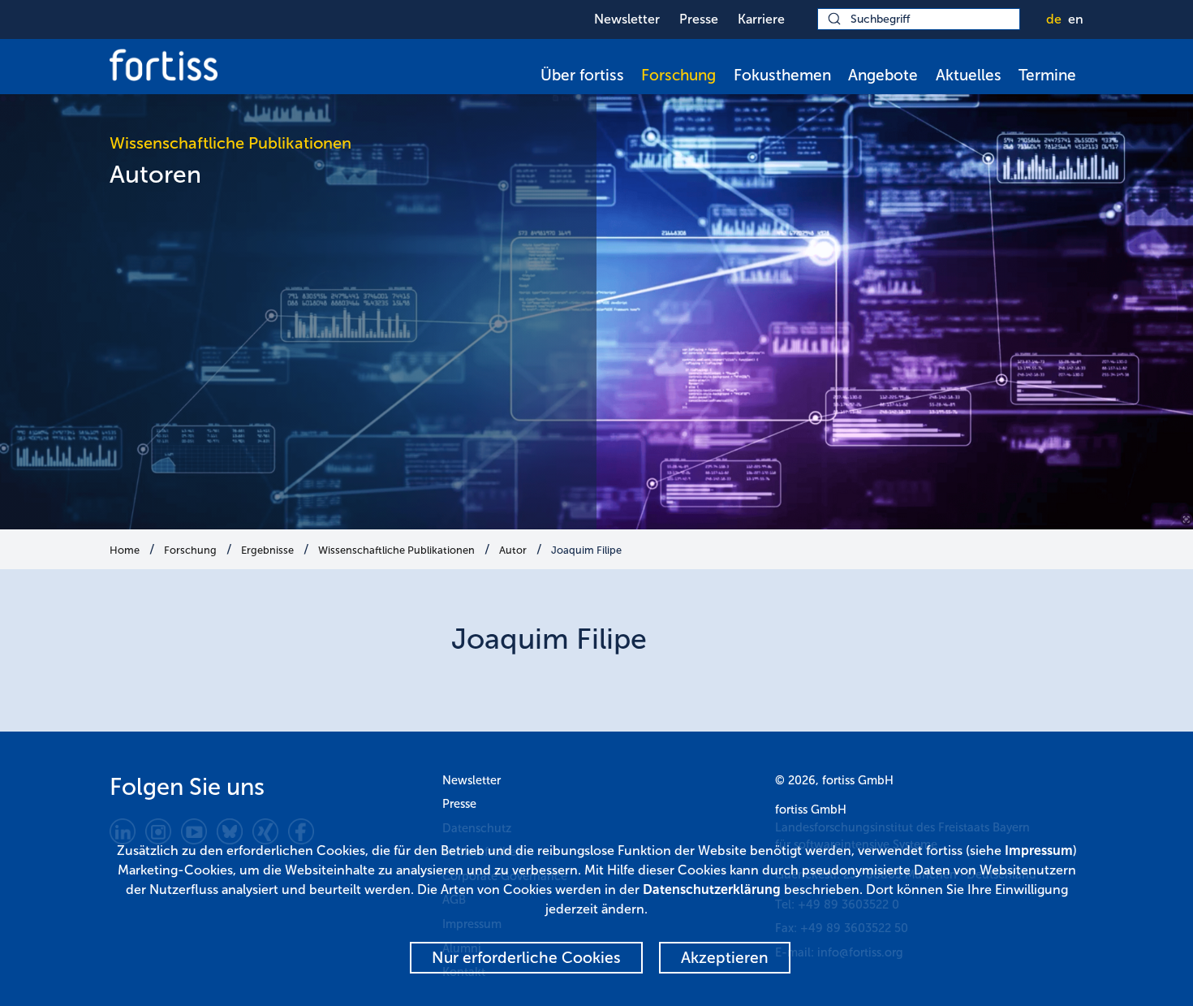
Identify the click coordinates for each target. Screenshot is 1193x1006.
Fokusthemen (782, 75)
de (1054, 19)
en (1075, 19)
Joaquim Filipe (586, 550)
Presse (698, 19)
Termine (1047, 75)
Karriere (761, 19)
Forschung (678, 75)
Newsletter (627, 19)
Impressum (1039, 850)
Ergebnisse (267, 550)
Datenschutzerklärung (712, 889)
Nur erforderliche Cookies (526, 957)
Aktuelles (968, 75)
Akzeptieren (725, 957)
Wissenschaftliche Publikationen (396, 550)
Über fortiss (582, 75)
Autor (513, 550)
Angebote (883, 75)
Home (125, 550)
